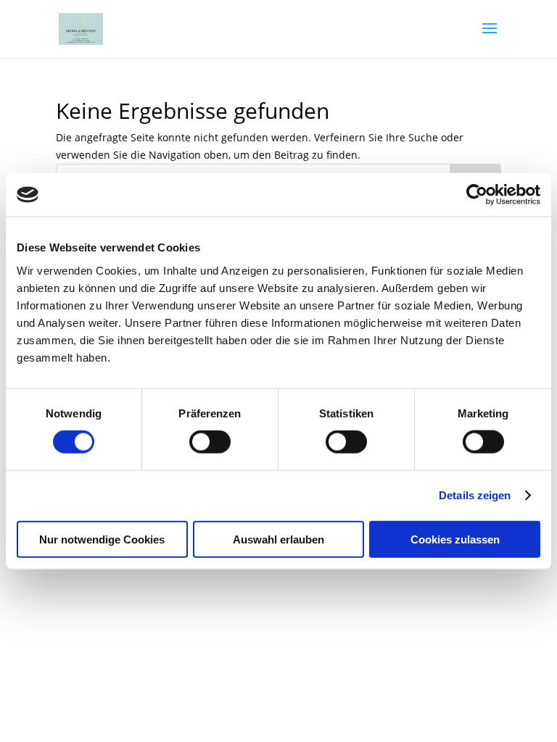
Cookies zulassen (455, 539)
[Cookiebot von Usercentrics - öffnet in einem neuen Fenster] (476, 195)
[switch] (210, 442)
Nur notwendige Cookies (102, 539)
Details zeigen (475, 495)
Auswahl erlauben (278, 539)
